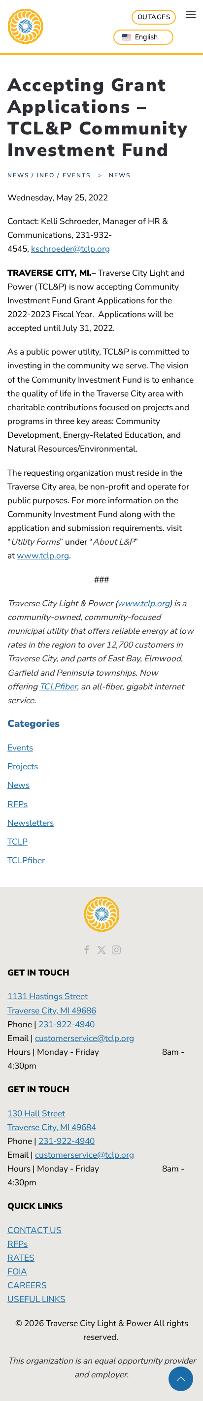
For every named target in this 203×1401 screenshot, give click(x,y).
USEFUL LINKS (36, 1299)
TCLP (17, 841)
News (18, 785)
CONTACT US (34, 1230)
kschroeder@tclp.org (70, 249)
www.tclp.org (43, 555)
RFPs (17, 804)
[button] (191, 15)
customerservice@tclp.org (84, 1038)
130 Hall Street (36, 1113)
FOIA (17, 1271)
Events (20, 747)
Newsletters (30, 823)
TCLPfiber (58, 686)
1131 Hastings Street (47, 996)
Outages (153, 17)
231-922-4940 (66, 1024)
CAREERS (27, 1285)
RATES (20, 1258)
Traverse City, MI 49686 (51, 1010)
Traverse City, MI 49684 (51, 1127)
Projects (22, 766)
